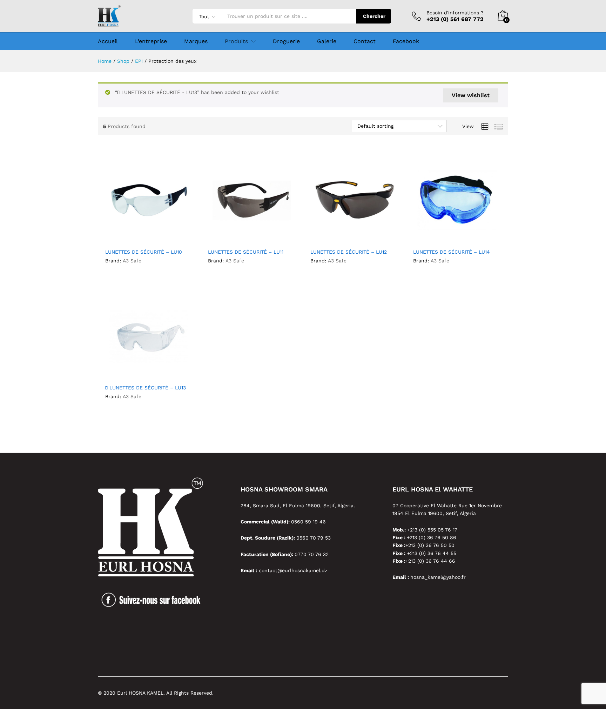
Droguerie (286, 41)
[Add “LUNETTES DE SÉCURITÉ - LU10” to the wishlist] (155, 237)
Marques (196, 41)
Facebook (406, 41)
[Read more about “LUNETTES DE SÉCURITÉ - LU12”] (328, 237)
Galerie (326, 41)
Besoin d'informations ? (455, 12)
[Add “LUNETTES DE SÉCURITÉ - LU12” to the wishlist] (360, 237)
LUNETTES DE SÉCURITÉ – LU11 (245, 252)
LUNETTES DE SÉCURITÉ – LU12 (348, 252)
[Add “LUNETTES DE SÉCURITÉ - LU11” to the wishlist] (258, 237)
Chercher (374, 16)
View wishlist (471, 95)
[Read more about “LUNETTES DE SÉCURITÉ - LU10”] (123, 237)
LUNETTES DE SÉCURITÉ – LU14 (451, 252)
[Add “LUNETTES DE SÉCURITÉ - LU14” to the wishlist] (463, 237)
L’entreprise (151, 41)
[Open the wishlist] (155, 373)
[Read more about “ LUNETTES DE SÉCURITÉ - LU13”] (123, 373)
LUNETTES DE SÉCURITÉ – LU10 (143, 252)
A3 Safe (132, 260)
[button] (171, 237)
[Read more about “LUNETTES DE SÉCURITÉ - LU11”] (226, 237)
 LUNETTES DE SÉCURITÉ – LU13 (145, 387)
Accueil (108, 41)
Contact (365, 41)
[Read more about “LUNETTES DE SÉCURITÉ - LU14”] (431, 237)
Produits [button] (236, 41)
